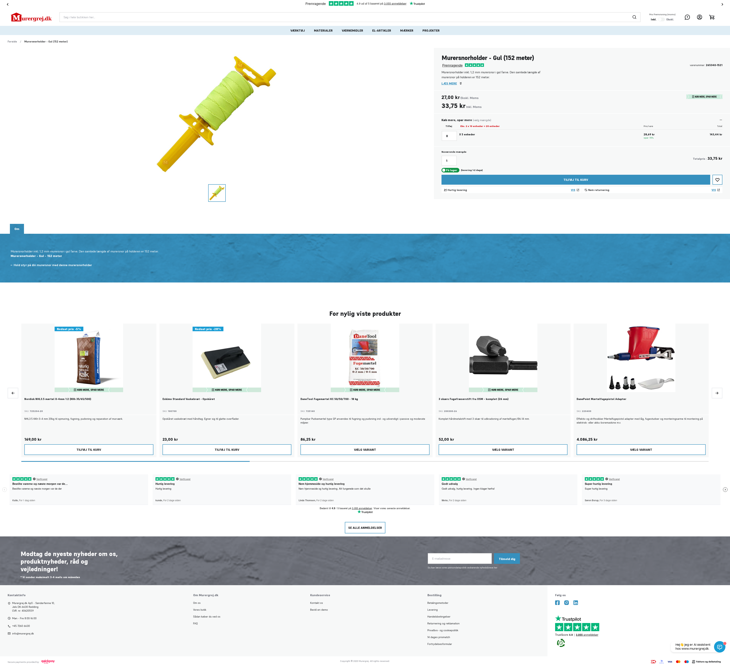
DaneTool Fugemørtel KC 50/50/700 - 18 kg (329, 399)
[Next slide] (723, 4)
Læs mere (449, 83)
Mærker (406, 30)
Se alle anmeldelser (365, 528)
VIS (573, 190)
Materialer (323, 30)
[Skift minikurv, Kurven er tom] (712, 17)
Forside (12, 41)
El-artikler (381, 30)
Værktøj (297, 30)
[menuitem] (297, 30)
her (495, 567)
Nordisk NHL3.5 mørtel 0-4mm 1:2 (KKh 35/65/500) (57, 399)
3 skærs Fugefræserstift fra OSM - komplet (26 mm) (473, 399)
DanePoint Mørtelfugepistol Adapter (601, 399)
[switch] (661, 19)
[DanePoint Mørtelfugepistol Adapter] (641, 358)
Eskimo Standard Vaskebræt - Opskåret (189, 399)
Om (16, 229)
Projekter (431, 30)
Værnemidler (352, 30)
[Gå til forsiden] (31, 17)
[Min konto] (700, 17)
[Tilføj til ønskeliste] (717, 180)
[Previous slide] (13, 393)
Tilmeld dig (507, 559)
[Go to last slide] (7, 4)
